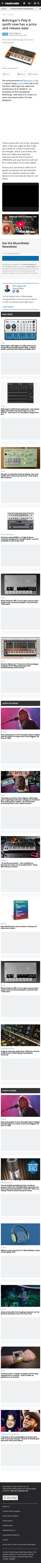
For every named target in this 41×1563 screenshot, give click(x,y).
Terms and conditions (11, 1516)
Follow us (23, 74)
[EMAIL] (18, 291)
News (5, 34)
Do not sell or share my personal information (19, 1544)
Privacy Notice (31, 267)
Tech (4, 15)
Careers (5, 1540)
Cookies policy (8, 1525)
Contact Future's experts (11, 1511)
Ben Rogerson (16, 33)
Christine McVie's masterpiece (22, 9)
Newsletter (34, 74)
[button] (2, 3)
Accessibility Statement (11, 1535)
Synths (11, 15)
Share (7, 74)
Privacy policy (7, 1521)
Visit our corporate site (19, 1491)
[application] (20, 195)
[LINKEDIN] (14, 291)
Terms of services (28, 264)
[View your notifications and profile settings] (24, 3)
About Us (6, 1506)
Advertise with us (9, 1530)
